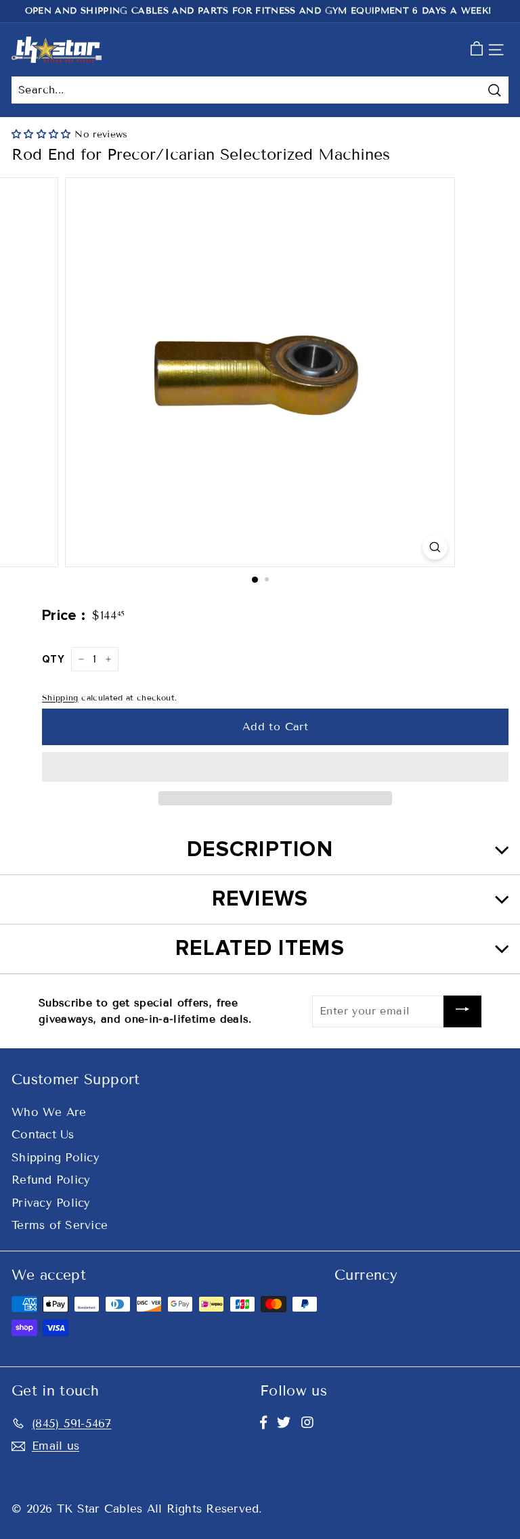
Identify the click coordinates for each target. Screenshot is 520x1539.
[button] (43, 134)
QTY (53, 659)
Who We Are (49, 1112)
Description (260, 850)
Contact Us (43, 1135)
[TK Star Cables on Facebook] (263, 1422)
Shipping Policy (56, 1158)
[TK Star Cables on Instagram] (307, 1422)
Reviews (260, 899)
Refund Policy (51, 1180)
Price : (63, 615)
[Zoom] (435, 547)
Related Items (260, 948)
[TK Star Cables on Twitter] (283, 1422)
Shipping (60, 697)
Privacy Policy (51, 1203)
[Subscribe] (462, 1011)
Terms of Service (60, 1225)
